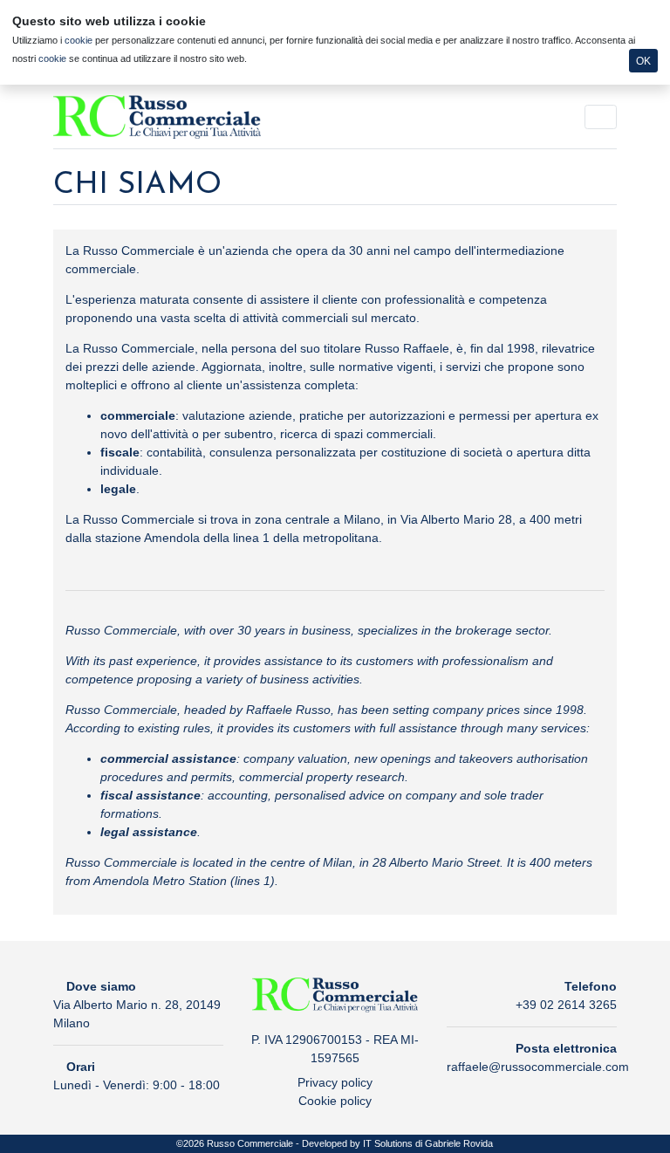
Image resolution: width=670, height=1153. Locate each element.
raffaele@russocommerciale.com (538, 1067)
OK (643, 61)
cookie (78, 40)
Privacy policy (335, 1082)
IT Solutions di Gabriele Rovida (428, 1143)
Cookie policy (335, 1101)
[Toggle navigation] (601, 117)
